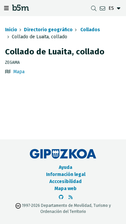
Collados (89, 30)
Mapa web (65, 188)
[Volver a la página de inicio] (20, 9)
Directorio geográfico (48, 30)
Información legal (65, 174)
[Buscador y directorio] (93, 8)
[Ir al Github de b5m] (61, 197)
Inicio (11, 30)
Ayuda (65, 167)
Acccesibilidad (65, 181)
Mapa (19, 72)
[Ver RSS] (71, 197)
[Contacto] (102, 8)
